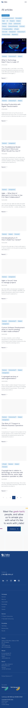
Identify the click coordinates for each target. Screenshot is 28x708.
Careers (3, 609)
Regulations (15, 34)
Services (4, 596)
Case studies (5, 601)
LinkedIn (3, 580)
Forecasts (22, 26)
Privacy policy (5, 701)
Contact (4, 606)
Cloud (10, 23)
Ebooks (3, 630)
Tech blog (4, 625)
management (12, 31)
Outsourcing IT (21, 31)
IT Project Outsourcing (7, 616)
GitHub (18, 580)
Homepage (4, 594)
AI (7, 21)
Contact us (13, 529)
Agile (3, 21)
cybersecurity (17, 23)
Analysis (18, 21)
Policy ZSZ (4, 703)
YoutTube (15, 580)
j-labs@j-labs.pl (7, 574)
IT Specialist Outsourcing (8, 618)
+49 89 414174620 (6, 669)
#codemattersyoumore (8, 18)
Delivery (4, 26)
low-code (4, 31)
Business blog (5, 628)
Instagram (11, 580)
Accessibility (18, 18)
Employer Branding (13, 26)
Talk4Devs (4, 687)
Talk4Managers (14, 687)
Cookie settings (5, 704)
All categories (5, 15)
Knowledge (4, 604)
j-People (16, 29)
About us (4, 599)
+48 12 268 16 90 (6, 645)
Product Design (6, 34)
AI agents (12, 21)
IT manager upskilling (7, 29)
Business (4, 23)
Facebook (7, 580)
